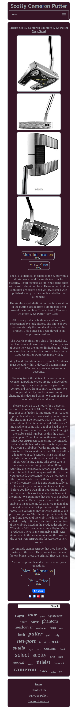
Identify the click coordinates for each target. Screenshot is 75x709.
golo (42, 616)
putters (30, 664)
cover (35, 622)
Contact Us (39, 690)
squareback (55, 615)
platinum (41, 628)
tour (32, 614)
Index (38, 684)
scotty (40, 655)
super (20, 615)
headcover (24, 627)
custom (50, 648)
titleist (43, 662)
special (18, 663)
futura (23, 622)
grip (52, 656)
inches (53, 672)
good (61, 671)
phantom (50, 621)
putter (35, 633)
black (43, 671)
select (22, 655)
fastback (59, 663)
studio (19, 648)
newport (26, 641)
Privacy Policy (38, 695)
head (62, 649)
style (31, 649)
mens (53, 627)
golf (48, 635)
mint (61, 628)
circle (55, 641)
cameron (24, 669)
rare (39, 649)
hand (42, 642)
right (60, 657)
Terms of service (38, 701)
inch (21, 635)
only (56, 635)
